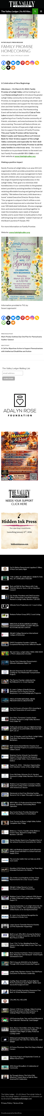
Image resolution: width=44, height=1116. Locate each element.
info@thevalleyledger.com (22, 1099)
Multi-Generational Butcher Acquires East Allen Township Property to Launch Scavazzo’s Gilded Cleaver (26, 747)
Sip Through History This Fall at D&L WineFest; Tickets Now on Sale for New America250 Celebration (23, 1077)
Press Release (17, 42)
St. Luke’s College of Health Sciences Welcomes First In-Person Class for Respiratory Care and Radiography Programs (25, 691)
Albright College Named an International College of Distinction (24, 634)
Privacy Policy (6, 1103)
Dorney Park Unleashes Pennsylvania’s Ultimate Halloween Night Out (23, 662)
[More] (13, 67)
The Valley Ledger (22, 55)
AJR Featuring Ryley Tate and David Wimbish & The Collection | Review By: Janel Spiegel (26, 1019)
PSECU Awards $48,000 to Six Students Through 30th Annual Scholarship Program (24, 963)
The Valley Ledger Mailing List (16, 368)
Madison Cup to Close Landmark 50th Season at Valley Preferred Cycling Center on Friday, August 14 (26, 898)
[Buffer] (8, 67)
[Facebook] (3, 63)
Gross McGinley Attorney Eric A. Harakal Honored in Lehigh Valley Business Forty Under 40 (26, 776)
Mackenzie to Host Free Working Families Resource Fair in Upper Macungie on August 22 (26, 794)
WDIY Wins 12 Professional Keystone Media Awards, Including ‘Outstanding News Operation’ (25, 804)
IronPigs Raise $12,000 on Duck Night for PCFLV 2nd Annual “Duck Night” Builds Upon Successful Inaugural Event (25, 983)
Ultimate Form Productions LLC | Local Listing (26, 605)
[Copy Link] (37, 63)
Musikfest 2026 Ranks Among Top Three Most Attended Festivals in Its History (26, 869)
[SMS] (3, 67)
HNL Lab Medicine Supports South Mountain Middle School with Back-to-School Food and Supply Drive (25, 851)
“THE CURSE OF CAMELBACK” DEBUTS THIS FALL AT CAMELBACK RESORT (26, 578)
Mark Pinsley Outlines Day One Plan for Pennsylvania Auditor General (21, 337)
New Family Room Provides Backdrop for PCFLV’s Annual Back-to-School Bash (24, 813)
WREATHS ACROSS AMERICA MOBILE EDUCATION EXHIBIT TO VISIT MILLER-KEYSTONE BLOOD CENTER (24, 625)
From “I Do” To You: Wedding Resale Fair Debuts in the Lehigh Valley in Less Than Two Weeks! (25, 945)
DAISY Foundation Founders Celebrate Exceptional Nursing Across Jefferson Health (25, 643)
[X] (8, 63)
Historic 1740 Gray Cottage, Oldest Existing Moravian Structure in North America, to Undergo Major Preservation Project (25, 1011)
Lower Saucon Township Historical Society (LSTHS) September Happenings (24, 925)
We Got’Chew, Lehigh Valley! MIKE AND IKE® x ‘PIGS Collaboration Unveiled (26, 653)
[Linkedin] (18, 63)
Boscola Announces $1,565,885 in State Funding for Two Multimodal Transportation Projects (25, 672)
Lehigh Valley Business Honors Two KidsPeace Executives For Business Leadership (26, 972)
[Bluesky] (13, 63)
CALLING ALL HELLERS (18, 1000)
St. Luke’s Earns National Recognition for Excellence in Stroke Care (24, 916)
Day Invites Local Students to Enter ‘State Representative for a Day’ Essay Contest (24, 878)
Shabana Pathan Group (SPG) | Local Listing (25, 614)
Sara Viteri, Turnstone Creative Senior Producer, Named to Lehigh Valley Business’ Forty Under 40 (25, 719)
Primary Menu (41, 11)
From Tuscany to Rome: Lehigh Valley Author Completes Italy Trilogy (25, 822)
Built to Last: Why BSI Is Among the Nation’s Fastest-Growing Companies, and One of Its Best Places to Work (25, 936)
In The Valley (6, 42)
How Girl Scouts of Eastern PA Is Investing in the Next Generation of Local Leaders (25, 709)
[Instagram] (32, 63)
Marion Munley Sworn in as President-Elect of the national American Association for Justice (26, 841)
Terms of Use (18, 1103)
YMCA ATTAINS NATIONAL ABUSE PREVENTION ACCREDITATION (22, 700)
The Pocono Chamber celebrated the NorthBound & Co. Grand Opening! (22, 681)
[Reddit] (27, 63)
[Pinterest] (23, 63)
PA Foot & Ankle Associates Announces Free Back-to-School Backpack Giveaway (25, 991)
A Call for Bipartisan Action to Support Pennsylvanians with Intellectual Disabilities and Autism (22, 348)
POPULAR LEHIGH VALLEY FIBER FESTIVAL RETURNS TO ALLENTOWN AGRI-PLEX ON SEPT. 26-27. (26, 729)
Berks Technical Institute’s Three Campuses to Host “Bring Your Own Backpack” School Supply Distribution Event (26, 954)
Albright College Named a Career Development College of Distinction (22, 888)
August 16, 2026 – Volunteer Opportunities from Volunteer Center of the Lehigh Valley (25, 766)
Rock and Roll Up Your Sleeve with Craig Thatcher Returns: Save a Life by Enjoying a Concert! (25, 588)
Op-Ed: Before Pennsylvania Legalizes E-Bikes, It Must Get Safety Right (26, 568)
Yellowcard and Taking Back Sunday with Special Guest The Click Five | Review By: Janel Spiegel (26, 1039)
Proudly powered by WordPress (11, 1113)
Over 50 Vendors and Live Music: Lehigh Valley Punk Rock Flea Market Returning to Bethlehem (26, 738)
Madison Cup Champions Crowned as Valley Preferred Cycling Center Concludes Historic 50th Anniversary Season (25, 785)
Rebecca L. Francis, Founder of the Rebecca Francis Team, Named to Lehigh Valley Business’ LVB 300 (25, 832)
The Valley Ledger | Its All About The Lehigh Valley (16, 11)
